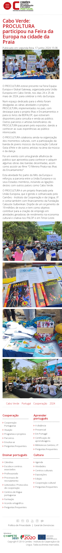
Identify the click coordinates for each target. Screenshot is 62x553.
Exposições (41, 474)
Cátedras (8, 462)
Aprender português (41, 417)
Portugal (26, 403)
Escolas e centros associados (13, 468)
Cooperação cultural (45, 482)
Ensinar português (15, 455)
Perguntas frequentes (15, 446)
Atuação (8, 429)
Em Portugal (41, 433)
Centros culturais (44, 470)
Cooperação (40, 403)
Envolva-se (9, 442)
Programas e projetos (15, 434)
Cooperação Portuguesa (10, 424)
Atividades (40, 466)
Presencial (40, 429)
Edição (38, 478)
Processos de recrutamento (11, 479)
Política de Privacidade (19, 525)
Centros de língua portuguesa (13, 494)
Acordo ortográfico (13, 503)
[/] (23, 5)
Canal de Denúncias (44, 525)
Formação (9, 499)
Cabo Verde (12, 403)
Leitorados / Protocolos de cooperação (16, 486)
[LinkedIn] (38, 521)
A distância (40, 425)
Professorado (11, 473)
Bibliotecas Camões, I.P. (47, 445)
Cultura (39, 455)
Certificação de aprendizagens (42, 439)
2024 (52, 403)
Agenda (39, 462)
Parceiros (9, 438)
